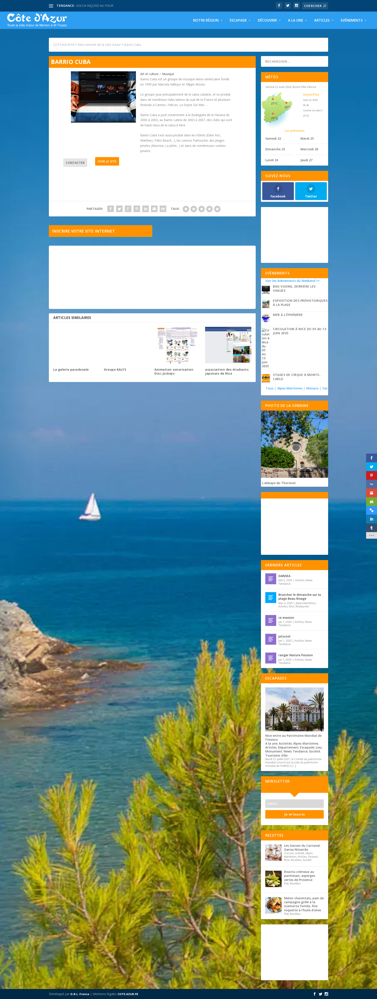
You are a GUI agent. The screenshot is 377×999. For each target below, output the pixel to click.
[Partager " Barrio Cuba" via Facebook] (110, 208)
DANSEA (284, 576)
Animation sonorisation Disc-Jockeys (173, 371)
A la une (295, 21)
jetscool (284, 636)
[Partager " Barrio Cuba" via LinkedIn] (145, 208)
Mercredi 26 (309, 149)
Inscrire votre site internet (83, 231)
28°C (274, 118)
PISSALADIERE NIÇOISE (93, 5)
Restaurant (302, 606)
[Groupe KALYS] (127, 345)
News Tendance (296, 751)
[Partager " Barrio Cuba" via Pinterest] (136, 208)
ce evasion (286, 617)
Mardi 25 (307, 138)
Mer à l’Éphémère (288, 315)
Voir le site (107, 161)
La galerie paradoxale (71, 369)
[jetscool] (270, 639)
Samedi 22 (273, 138)
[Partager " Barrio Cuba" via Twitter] (119, 208)
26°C (287, 107)
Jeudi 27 (306, 160)
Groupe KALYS (115, 369)
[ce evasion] (270, 620)
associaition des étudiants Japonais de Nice (226, 371)
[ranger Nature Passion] (270, 658)
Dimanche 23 (275, 149)
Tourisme (272, 755)
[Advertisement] (152, 277)
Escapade (238, 21)
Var (325, 388)
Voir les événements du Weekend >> (292, 281)
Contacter (75, 163)
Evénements (352, 21)
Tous (270, 388)
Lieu (319, 747)
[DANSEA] (270, 578)
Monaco (312, 388)
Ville (284, 755)
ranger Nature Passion (295, 655)
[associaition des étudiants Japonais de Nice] (228, 345)
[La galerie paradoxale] (76, 345)
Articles (322, 21)
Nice (291, 606)
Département (288, 747)
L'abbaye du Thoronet (279, 483)
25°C (274, 103)
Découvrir (267, 21)
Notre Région (206, 21)
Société (314, 751)
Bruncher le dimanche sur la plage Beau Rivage (299, 597)
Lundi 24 (271, 160)
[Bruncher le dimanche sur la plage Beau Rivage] (270, 597)
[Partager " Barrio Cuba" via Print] (163, 208)
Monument (273, 751)
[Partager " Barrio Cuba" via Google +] (128, 208)
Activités (285, 743)
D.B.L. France (79, 994)
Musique (168, 74)
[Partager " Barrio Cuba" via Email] (154, 208)
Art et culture (149, 74)
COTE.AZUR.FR (128, 994)
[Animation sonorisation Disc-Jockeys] (177, 345)
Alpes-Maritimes (289, 388)
